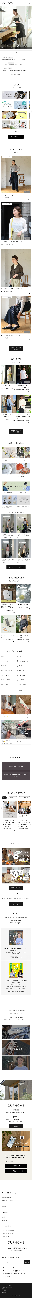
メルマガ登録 (7, 1276)
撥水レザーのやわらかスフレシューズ (11, 335)
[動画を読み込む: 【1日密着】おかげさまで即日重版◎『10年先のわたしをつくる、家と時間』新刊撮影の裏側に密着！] (16, 875)
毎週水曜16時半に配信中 (15, 991)
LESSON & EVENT (7, 1200)
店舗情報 (16, 1126)
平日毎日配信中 (15, 957)
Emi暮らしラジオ (21, 1270)
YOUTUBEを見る (16, 887)
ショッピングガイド (7, 1233)
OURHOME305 (8, 1268)
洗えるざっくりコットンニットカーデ (11, 288)
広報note (17, 1273)
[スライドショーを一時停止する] (30, 52)
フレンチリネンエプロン (8, 385)
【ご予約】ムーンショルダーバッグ (23, 636)
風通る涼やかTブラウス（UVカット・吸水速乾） (23, 386)
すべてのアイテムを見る (16, 348)
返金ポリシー (5, 1290)
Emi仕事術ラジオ (8, 1273)
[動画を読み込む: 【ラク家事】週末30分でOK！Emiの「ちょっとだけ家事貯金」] (16, 856)
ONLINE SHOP (6, 1197)
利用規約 (4, 1289)
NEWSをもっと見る (16, 74)
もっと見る (16, 904)
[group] (16, 27)
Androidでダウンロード (16, 1171)
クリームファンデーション (7, 636)
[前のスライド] (12, 52)
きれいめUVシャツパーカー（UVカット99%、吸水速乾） (23, 416)
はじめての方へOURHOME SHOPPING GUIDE (16, 775)
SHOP (3, 1203)
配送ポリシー (5, 1292)
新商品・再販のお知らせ (16, 766)
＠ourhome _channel (9, 1270)
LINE (24, 1273)
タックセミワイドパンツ (8, 195)
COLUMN (4, 1206)
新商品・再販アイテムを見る (16, 431)
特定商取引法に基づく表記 (8, 1287)
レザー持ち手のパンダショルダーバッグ (8, 415)
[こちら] (11, 1161)
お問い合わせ (5, 1236)
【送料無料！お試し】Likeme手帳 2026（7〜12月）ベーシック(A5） (7, 606)
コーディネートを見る (16, 567)
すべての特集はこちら (16, 136)
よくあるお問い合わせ (8, 1230)
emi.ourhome (18, 1268)
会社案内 (4, 1217)
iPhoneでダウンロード (16, 1166)
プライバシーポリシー (7, 1285)
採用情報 (4, 1220)
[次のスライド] (19, 52)
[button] (29, 3)
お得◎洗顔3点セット (22, 604)
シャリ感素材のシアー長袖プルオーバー (12, 242)
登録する (27, 1262)
